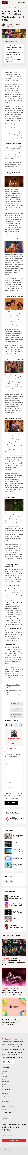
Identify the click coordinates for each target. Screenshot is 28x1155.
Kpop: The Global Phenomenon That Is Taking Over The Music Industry (13, 992)
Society (4, 1079)
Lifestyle (4, 1076)
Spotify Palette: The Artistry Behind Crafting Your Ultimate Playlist (13, 1022)
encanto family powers (15, 704)
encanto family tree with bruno (16, 715)
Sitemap (4, 1109)
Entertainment (10, 7)
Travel (4, 1084)
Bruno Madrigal (11, 57)
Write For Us (6, 1099)
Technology (5, 1082)
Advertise (5, 1104)
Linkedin (4, 1119)
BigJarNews (9, 1039)
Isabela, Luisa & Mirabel (13, 56)
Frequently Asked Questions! (13, 59)
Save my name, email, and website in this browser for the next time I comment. (14, 795)
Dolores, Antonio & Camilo (14, 52)
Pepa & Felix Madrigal (13, 51)
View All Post (14, 743)
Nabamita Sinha (9, 23)
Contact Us (5, 1096)
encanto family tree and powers (16, 709)
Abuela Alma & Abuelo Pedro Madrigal (14, 48)
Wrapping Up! (9, 61)
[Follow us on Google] (14, 819)
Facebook (5, 1116)
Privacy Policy (6, 1101)
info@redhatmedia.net (15, 1058)
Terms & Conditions (8, 1107)
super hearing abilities (11, 342)
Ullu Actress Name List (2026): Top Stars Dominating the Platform (13, 962)
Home (3, 7)
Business (4, 1071)
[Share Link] (6, 725)
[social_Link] (6, 881)
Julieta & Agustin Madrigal (14, 54)
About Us (5, 1094)
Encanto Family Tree (11, 45)
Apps (3, 1087)
